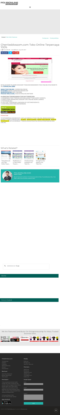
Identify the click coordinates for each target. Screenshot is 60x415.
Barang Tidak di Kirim (6, 375)
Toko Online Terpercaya (11, 37)
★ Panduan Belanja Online (8, 395)
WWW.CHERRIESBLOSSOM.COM (18, 91)
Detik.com (26, 361)
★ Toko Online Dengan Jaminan (9, 396)
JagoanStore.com (28, 372)
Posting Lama (45, 38)
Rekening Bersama (6, 365)
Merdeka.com (27, 362)
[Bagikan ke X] (10, 52)
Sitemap (4, 367)
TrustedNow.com (28, 375)
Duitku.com (26, 376)
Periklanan (4, 364)
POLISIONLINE (6, 49)
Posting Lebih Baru (54, 38)
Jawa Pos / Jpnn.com (28, 364)
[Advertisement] (30, 22)
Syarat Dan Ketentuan (7, 373)
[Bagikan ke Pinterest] (14, 52)
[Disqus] (30, 205)
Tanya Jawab (5, 376)
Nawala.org (26, 371)
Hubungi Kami (5, 368)
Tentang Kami (5, 361)
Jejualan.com (27, 373)
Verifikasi (4, 362)
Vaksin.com (26, 369)
